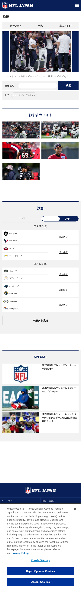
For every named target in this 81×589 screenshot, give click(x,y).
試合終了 (63, 237)
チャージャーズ (15, 256)
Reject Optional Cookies (40, 571)
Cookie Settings (40, 560)
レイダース (14, 233)
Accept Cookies (40, 582)
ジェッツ (13, 271)
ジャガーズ (14, 293)
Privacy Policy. (20, 553)
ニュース (5, 501)
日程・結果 (47, 501)
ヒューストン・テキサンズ (24, 95)
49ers (11, 249)
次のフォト (65, 25)
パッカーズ (14, 302)
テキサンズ (14, 241)
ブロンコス (14, 309)
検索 (68, 85)
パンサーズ (14, 286)
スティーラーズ (15, 278)
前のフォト (15, 25)
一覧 (40, 25)
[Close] (75, 509)
